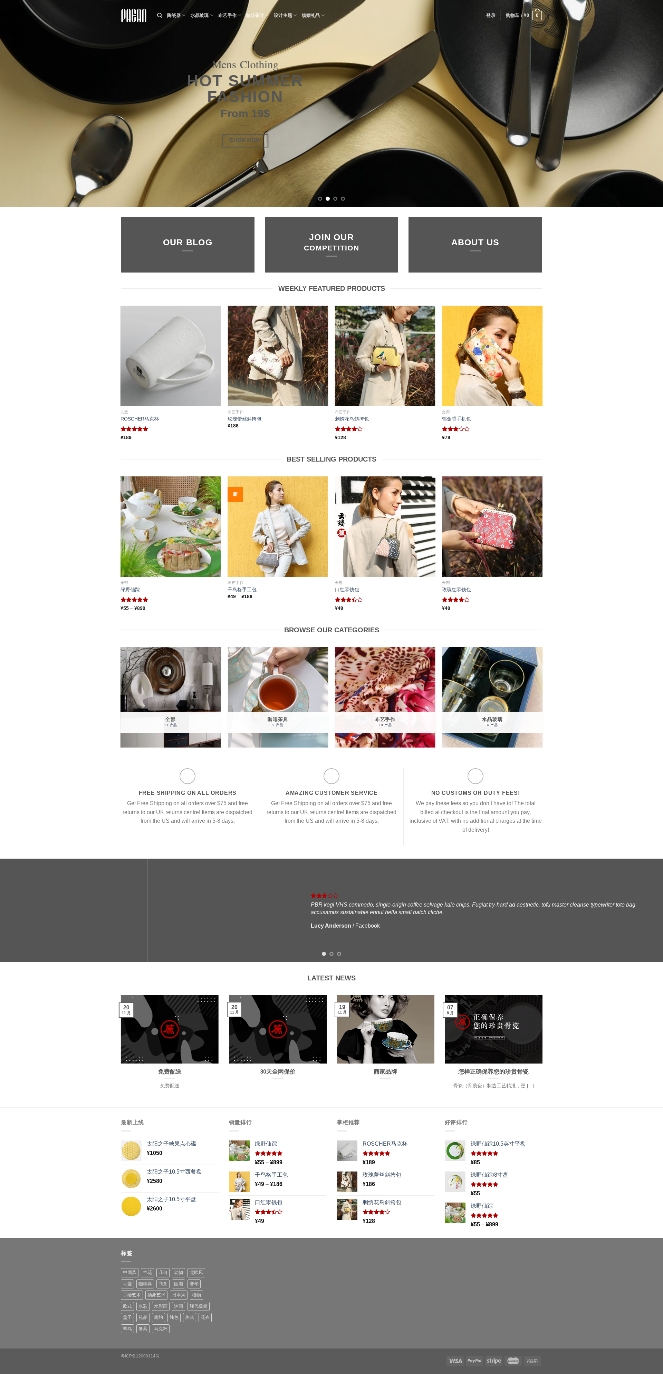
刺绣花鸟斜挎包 (352, 419)
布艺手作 (227, 15)
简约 (158, 1317)
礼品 (142, 1317)
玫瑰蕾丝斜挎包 (244, 419)
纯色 (174, 1317)
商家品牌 (385, 1071)
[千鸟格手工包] (278, 526)
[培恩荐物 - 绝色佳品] (134, 16)
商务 (162, 1283)
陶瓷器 (174, 15)
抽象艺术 (156, 1294)
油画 (178, 1306)
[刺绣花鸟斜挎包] (385, 356)
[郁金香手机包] (492, 356)
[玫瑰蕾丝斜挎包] (278, 356)
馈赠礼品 (311, 15)
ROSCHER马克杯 (140, 419)
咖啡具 (145, 1283)
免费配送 (169, 1071)
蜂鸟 (127, 1328)
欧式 (127, 1306)
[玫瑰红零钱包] (492, 526)
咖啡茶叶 (255, 15)
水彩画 (160, 1306)
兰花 (147, 1272)
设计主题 (283, 15)
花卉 (205, 1317)
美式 (189, 1317)
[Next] (641, 103)
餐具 (142, 1328)
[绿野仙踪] (171, 526)
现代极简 (199, 1306)
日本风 (178, 1294)
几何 (162, 1272)
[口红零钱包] (385, 526)
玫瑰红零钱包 (456, 589)
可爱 (127, 1283)
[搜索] (159, 15)
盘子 (127, 1317)
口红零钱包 (347, 589)
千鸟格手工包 (242, 589)
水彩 (142, 1306)
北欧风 (196, 1272)
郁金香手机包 (456, 419)
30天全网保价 (277, 1071)
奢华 (194, 1283)
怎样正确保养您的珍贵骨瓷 (493, 1071)
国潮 (178, 1283)
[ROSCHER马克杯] (171, 356)
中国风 (129, 1272)
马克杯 (160, 1328)
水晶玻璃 (200, 15)
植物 (196, 1294)
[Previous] (22, 103)
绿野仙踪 (130, 589)
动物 (178, 1272)
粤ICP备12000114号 (140, 1356)
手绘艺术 (132, 1294)
